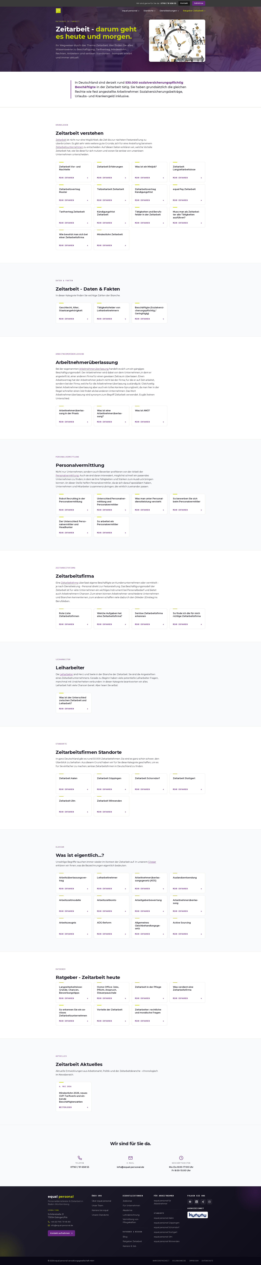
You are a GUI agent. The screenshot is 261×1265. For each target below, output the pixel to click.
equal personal (129, 10)
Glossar (152, 862)
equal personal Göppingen (166, 1223)
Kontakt (184, 3)
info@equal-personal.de (62, 1225)
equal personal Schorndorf (166, 1227)
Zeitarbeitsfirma (69, 582)
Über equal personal (101, 1201)
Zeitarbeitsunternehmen (69, 147)
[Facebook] (190, 1201)
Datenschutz (207, 1261)
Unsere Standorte (100, 1215)
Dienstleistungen (168, 10)
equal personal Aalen (164, 1218)
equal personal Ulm (163, 1237)
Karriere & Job (129, 1246)
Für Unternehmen (131, 1205)
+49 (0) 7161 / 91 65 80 (61, 1222)
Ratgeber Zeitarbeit (193, 10)
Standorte (148, 10)
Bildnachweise (179, 1261)
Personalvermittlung (67, 475)
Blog (125, 1237)
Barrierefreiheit (161, 1261)
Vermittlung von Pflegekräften (130, 1221)
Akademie (127, 1210)
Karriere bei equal (100, 1210)
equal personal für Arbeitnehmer (162, 1202)
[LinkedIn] (196, 1201)
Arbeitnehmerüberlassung (94, 369)
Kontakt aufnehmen (60, 1233)
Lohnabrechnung (131, 1215)
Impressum (193, 1261)
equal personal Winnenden (167, 1241)
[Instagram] (209, 1201)
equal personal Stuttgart (165, 1232)
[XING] (203, 1201)
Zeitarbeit (61, 140)
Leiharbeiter (66, 674)
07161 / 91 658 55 (168, 3)
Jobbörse (198, 3)
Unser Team (97, 1205)
